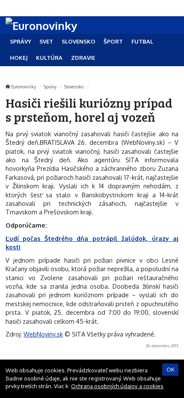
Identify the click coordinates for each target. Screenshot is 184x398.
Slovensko (73, 86)
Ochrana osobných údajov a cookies (117, 386)
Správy (50, 86)
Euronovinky (23, 86)
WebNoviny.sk (43, 334)
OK (170, 369)
